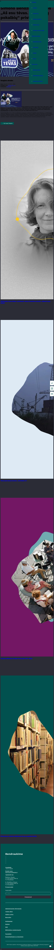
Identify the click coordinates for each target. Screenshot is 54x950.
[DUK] (52, 393)
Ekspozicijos (35, 13)
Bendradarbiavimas (37, 41)
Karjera (34, 58)
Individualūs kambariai (38, 75)
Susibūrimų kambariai (38, 81)
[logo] (14, 4)
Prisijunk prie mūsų (36, 36)
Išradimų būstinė (36, 69)
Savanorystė (35, 47)
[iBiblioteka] (52, 388)
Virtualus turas (36, 24)
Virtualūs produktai (37, 19)
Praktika (34, 53)
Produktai (34, 2)
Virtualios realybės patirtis (38, 30)
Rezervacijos (34, 64)
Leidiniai (35, 7)
